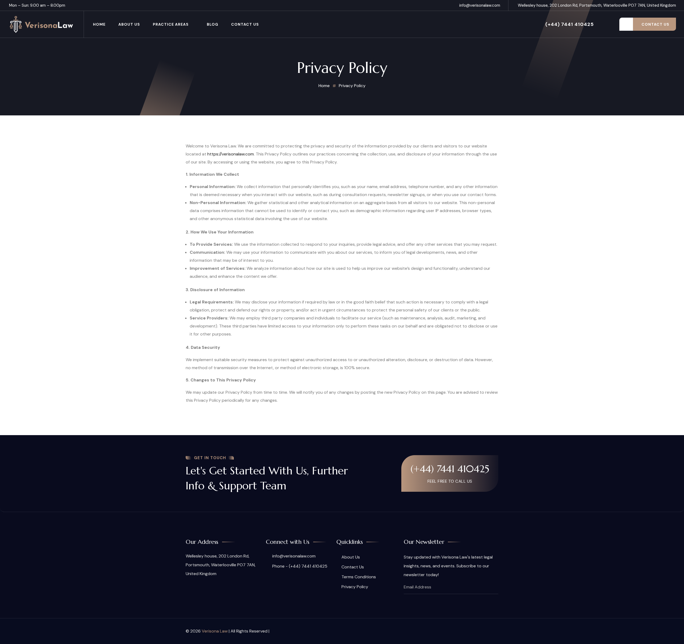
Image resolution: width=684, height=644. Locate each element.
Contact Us (245, 24)
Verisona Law (215, 631)
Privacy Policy (354, 587)
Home (99, 24)
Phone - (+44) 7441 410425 (299, 566)
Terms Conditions (358, 577)
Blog (212, 24)
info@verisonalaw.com (479, 5)
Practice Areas (171, 24)
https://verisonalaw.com (230, 154)
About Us (129, 24)
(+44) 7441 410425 (569, 24)
